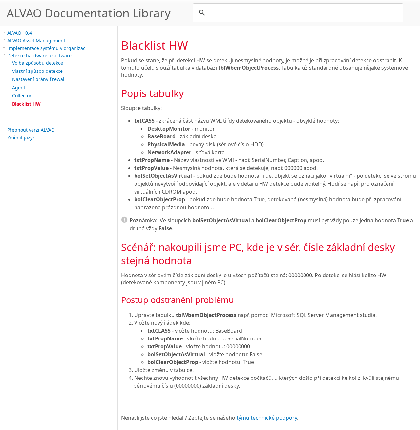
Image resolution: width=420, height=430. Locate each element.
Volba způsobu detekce (37, 63)
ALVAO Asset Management (36, 40)
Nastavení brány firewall (39, 79)
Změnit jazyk (21, 137)
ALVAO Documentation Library (89, 13)
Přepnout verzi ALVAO (31, 130)
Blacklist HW (26, 104)
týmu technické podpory (267, 417)
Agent (18, 87)
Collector (22, 95)
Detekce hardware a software (39, 55)
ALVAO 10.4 (19, 33)
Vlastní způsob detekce (37, 71)
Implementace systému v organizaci (47, 48)
